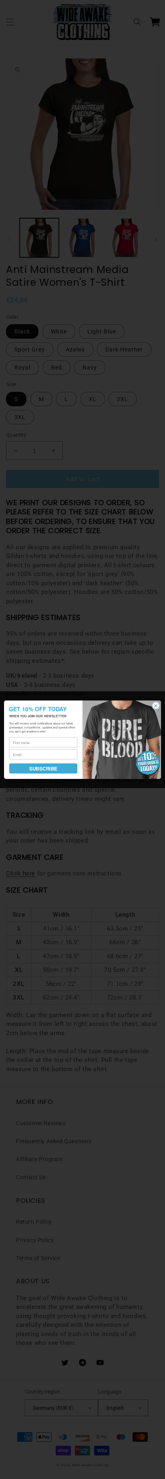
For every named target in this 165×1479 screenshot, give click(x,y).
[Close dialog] (155, 705)
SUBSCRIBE (43, 768)
